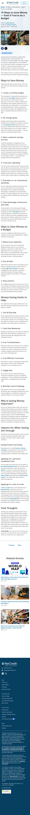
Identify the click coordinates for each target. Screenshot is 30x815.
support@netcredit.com (10, 670)
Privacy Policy (5, 710)
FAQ (3, 680)
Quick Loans (5, 703)
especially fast (15, 498)
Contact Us (4, 682)
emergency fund (9, 125)
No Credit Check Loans (7, 700)
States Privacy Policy (7, 712)
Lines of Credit (5, 696)
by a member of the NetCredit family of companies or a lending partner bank (13, 748)
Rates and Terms (6, 689)
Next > (20, 545)
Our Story (4, 687)
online (3, 470)
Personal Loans (6, 694)
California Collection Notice (8, 714)
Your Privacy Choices (7, 719)
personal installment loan (9, 466)
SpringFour (16, 212)
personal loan (5, 489)
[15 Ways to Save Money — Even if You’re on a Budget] (15, 38)
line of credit (6, 487)
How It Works (5, 684)
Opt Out (4, 716)
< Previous (11, 545)
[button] (3, 3)
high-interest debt (11, 268)
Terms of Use (5, 707)
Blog (3, 723)
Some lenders (5, 475)
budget (13, 98)
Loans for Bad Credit (7, 698)
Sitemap (4, 728)
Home (3, 7)
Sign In (24, 3)
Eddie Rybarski (10, 23)
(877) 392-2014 (8, 668)
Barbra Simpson (11, 24)
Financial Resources (7, 725)
